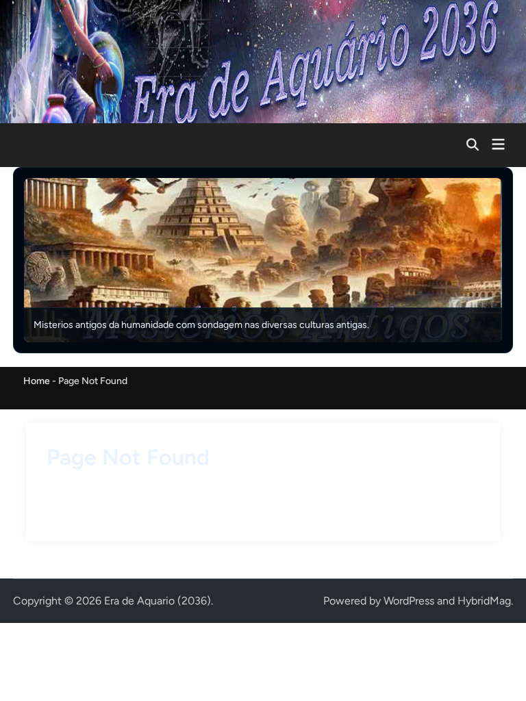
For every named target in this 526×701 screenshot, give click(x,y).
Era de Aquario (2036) (157, 600)
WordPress (409, 600)
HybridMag (484, 600)
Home (36, 381)
